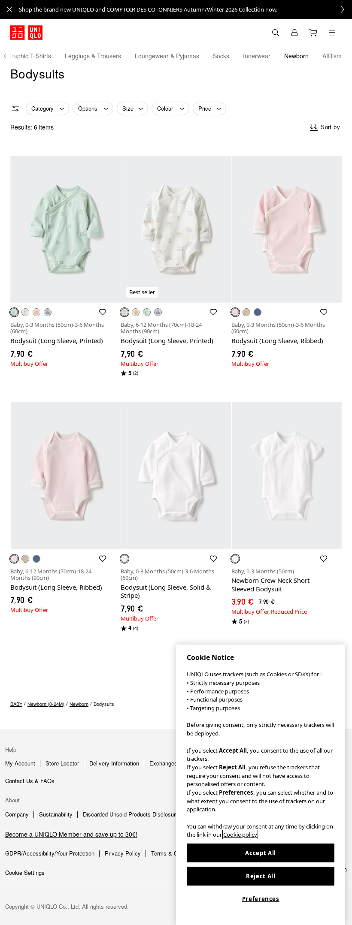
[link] (185, 9)
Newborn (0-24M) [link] (45, 703)
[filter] (15, 108)
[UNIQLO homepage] (26, 32)
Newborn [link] (79, 703)
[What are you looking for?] (275, 32)
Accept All (260, 853)
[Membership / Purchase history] (294, 32)
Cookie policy (240, 834)
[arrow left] (9, 55)
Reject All (261, 876)
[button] (65, 229)
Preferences (260, 899)
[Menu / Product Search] (332, 32)
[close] (9, 9)
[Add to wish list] (102, 312)
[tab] (93, 55)
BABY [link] (16, 703)
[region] (260, 785)
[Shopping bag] (313, 32)
